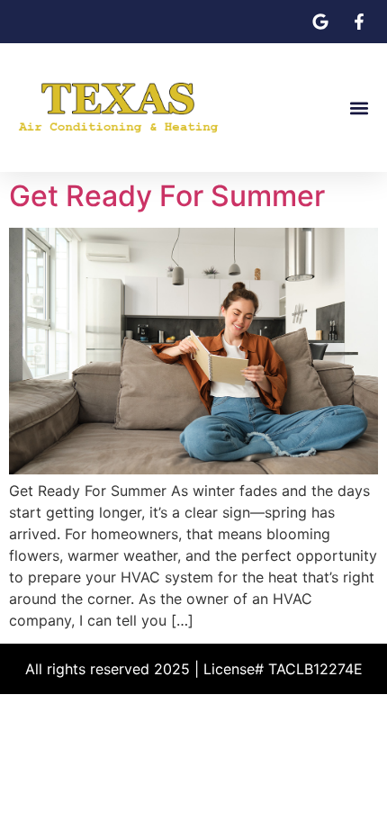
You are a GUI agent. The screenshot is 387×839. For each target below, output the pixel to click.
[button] (359, 107)
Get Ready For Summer (167, 195)
